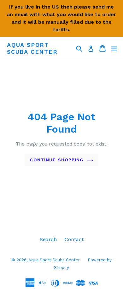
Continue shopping (57, 159)
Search (48, 239)
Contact (74, 239)
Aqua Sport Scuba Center (32, 48)
